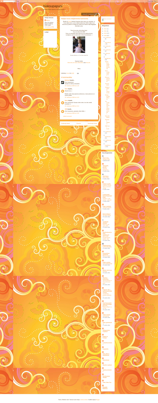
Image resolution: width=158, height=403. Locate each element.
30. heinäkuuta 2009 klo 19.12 (72, 106)
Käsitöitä (105, 271)
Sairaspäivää (106, 316)
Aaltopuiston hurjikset (106, 331)
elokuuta (107, 53)
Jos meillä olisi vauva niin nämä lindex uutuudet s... (107, 107)
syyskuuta (108, 49)
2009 (105, 35)
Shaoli (69, 21)
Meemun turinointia (105, 278)
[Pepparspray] (107, 245)
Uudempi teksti (65, 123)
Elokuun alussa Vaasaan (107, 79)
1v (103, 323)
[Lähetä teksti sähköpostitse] (77, 73)
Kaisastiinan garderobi (106, 254)
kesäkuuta (108, 131)
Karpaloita (105, 349)
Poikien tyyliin (107, 184)
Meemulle (70, 62)
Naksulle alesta (107, 116)
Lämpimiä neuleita (107, 207)
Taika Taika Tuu (107, 382)
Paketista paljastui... (107, 121)
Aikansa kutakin (106, 256)
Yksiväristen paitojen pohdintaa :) (107, 295)
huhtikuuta (108, 140)
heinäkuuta (108, 58)
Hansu (66, 100)
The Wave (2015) (107, 215)
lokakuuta (107, 46)
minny (48, 20)
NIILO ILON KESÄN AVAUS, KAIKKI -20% (106, 238)
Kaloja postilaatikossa (107, 97)
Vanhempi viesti (92, 123)
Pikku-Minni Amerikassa (106, 354)
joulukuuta (108, 37)
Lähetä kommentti (67, 116)
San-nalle (74, 62)
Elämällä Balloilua (105, 388)
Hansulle (88, 62)
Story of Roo (106, 177)
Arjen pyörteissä (107, 322)
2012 (105, 28)
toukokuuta (108, 136)
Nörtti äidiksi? (107, 214)
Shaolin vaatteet (107, 365)
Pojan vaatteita (107, 206)
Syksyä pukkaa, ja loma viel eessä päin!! (107, 282)
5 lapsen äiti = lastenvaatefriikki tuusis (107, 291)
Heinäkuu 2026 (106, 159)
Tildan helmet (106, 314)
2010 (105, 33)
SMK (66, 109)
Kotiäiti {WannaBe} (107, 246)
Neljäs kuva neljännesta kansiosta (107, 65)
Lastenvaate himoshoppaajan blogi (107, 196)
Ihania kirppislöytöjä (107, 263)
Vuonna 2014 (107, 84)
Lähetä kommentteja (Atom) (80, 127)
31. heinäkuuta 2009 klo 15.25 (72, 113)
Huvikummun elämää (106, 376)
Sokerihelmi (106, 360)
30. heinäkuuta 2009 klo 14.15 (72, 97)
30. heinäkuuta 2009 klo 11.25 (72, 85)
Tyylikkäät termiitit (105, 222)
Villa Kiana (106, 176)
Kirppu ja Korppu (105, 337)
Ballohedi (67, 80)
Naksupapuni (52, 6)
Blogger (97, 399)
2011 (105, 31)
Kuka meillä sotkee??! (107, 73)
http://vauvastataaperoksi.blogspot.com (107, 304)
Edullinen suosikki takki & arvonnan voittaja (107, 187)
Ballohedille (80, 62)
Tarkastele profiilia (49, 27)
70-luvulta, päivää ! (106, 166)
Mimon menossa (107, 270)
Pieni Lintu (106, 158)
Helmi (66, 88)
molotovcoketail (84, 399)
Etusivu (79, 123)
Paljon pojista (106, 262)
